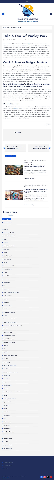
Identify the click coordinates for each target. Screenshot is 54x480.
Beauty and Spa (7, 259)
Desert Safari (7, 275)
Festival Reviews (7, 295)
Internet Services (8, 332)
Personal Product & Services (10, 355)
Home (4, 27)
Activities (6, 229)
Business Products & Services (10, 265)
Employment (7, 282)
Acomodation (7, 226)
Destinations (7, 279)
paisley (48, 124)
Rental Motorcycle (8, 385)
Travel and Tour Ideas (9, 431)
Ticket (5, 408)
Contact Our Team (8, 462)
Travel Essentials (8, 438)
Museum (6, 345)
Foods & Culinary (8, 305)
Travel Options (7, 441)
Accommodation (7, 222)
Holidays (6, 315)
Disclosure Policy (7, 465)
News (5, 348)
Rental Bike (6, 378)
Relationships (7, 375)
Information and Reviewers (10, 322)
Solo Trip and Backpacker (10, 398)
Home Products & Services (10, 319)
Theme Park (6, 405)
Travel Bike (6, 435)
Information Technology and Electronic (13, 325)
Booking (5, 262)
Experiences (6, 289)
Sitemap (6, 468)
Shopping (6, 395)
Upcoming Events (8, 445)
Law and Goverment (8, 338)
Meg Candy (7, 39)
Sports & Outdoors (8, 402)
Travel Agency (7, 428)
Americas (6, 242)
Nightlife (6, 352)
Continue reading (29, 178)
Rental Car (6, 382)
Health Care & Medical (9, 312)
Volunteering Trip (8, 448)
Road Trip (6, 388)
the (29, 43)
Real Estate (6, 368)
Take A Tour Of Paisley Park (14, 27)
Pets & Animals (7, 358)
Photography (7, 362)
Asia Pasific (6, 249)
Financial (6, 299)
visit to (16, 108)
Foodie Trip (6, 302)
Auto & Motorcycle (8, 255)
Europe (5, 285)
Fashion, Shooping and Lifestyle (11, 292)
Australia (6, 252)
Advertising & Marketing (9, 232)
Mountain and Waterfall (9, 342)
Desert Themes (6, 477)
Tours (5, 418)
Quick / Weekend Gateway (17, 39)
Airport (5, 239)
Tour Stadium (7, 415)
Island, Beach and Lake (9, 335)
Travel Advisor (7, 425)
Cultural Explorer (8, 269)
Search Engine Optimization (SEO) (12, 392)
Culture (5, 272)
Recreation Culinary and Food (11, 372)
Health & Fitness (8, 309)
